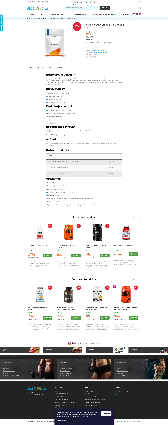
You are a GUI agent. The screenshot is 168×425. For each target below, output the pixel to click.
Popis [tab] (30, 67)
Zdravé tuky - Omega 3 (100, 52)
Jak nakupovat (31, 1)
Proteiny (6, 368)
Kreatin (5, 373)
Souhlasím (106, 413)
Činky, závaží (121, 375)
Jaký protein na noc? (91, 405)
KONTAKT (57, 391)
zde (88, 416)
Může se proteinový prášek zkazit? (95, 399)
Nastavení (62, 421)
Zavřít (95, 46)
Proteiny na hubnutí (66, 368)
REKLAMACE (58, 408)
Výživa (4, 350)
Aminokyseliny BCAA (91, 397)
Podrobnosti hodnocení (109, 28)
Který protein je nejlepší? (92, 402)
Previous (133, 218)
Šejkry (119, 368)
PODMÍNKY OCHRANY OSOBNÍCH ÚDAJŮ (67, 402)
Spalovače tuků (65, 371)
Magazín (91, 350)
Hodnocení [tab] (50, 67)
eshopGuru (138, 421)
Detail (49, 255)
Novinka (133, 350)
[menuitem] (59, 14)
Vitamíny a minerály (9, 371)
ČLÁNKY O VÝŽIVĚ (60, 397)
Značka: (98, 50)
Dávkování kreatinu (90, 391)
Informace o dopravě (94, 42)
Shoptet (125, 421)
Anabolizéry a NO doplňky (11, 375)
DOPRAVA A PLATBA (61, 405)
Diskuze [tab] (59, 67)
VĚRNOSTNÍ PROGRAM (61, 394)
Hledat (104, 8)
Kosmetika (120, 373)
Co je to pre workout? (91, 394)
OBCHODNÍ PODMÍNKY (43, 1)
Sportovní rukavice (122, 371)
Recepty (48, 350)
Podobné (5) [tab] (40, 67)
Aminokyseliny (64, 375)
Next (138, 218)
